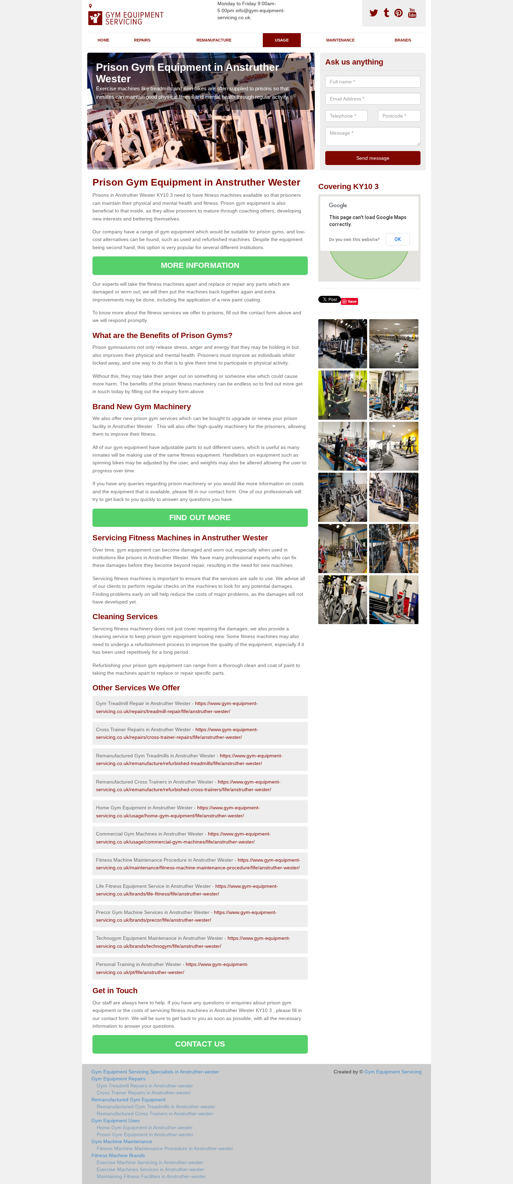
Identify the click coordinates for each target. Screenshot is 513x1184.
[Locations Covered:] (90, 5)
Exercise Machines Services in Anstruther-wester (150, 1169)
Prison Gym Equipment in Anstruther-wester (145, 1134)
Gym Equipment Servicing (393, 1071)
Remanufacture (213, 40)
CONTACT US (200, 1044)
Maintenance (340, 40)
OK (397, 239)
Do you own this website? (354, 239)
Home (103, 40)
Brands (403, 40)
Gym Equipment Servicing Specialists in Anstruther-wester (155, 1071)
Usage (282, 40)
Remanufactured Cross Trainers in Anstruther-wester (155, 1113)
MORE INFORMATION (200, 265)
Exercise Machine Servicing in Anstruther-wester (150, 1162)
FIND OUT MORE (200, 517)
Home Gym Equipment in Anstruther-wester (145, 1127)
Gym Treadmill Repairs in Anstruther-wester (145, 1085)
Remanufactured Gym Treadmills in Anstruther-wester (156, 1106)
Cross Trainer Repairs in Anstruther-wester (144, 1092)
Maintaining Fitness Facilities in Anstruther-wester (151, 1176)
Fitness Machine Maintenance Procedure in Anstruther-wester (165, 1148)
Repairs (142, 40)
